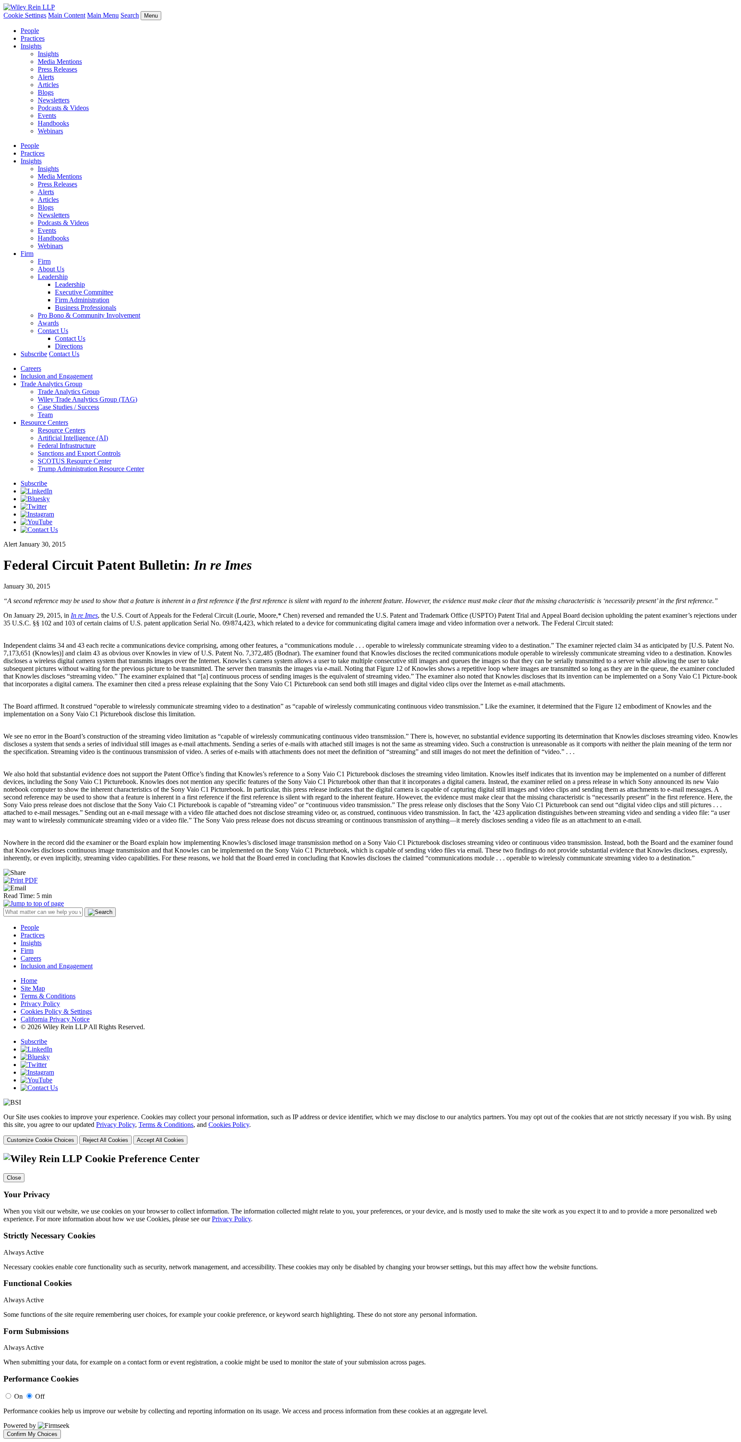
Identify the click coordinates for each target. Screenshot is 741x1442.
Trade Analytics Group (51, 384)
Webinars (50, 131)
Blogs (46, 92)
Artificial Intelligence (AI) (73, 438)
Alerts (46, 77)
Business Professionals (85, 307)
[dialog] (370, 1129)
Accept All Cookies (160, 1140)
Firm (27, 253)
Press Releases (57, 69)
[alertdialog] (370, 1296)
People (30, 30)
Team (45, 414)
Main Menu (103, 15)
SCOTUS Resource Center (74, 461)
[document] (370, 1296)
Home (29, 980)
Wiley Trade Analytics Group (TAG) (87, 399)
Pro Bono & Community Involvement (89, 315)
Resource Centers (44, 422)
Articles (48, 84)
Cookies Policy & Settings (56, 1011)
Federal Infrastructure (67, 445)
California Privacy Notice (55, 1019)
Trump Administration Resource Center (91, 468)
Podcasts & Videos (63, 107)
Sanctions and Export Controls (79, 453)
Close (14, 1178)
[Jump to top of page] (33, 903)
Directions (69, 346)
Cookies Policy (228, 1124)
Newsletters (53, 100)
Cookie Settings (24, 15)
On (18, 1396)
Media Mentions (60, 61)
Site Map (33, 988)
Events (47, 115)
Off (40, 1396)
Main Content (66, 15)
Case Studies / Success (68, 407)
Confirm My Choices (32, 1434)
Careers (31, 368)
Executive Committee (84, 292)
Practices (33, 38)
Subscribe (34, 353)
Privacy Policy (40, 1003)
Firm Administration (82, 299)
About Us (51, 269)
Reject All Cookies (105, 1140)
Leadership (53, 276)
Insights (31, 46)
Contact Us (53, 330)
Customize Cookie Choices (40, 1140)
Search (129, 15)
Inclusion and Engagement (57, 376)
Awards (48, 323)
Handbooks (53, 123)
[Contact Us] (39, 529)
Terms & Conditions (48, 996)
